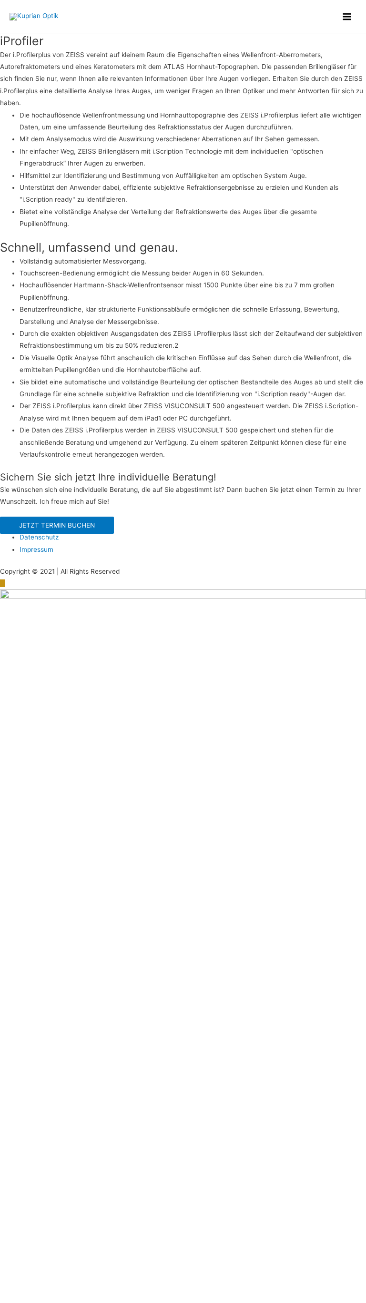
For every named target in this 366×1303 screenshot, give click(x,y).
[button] (57, 525)
